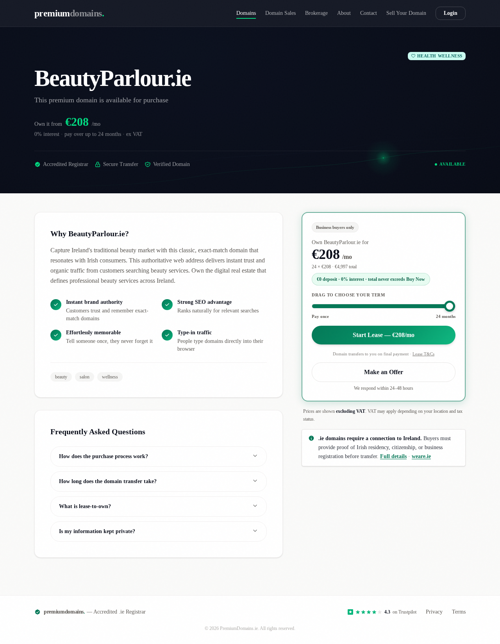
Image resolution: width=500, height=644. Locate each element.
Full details (393, 456)
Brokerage (316, 13)
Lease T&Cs (423, 353)
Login (450, 13)
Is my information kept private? (97, 531)
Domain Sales (280, 13)
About (344, 13)
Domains (246, 13)
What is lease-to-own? (85, 506)
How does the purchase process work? (103, 456)
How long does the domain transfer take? (108, 481)
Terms (459, 612)
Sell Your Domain (406, 13)
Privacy (434, 612)
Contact (368, 13)
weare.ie (421, 456)
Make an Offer (383, 372)
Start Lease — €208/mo (383, 335)
